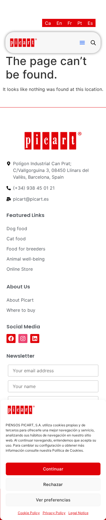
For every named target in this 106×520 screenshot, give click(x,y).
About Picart (20, 300)
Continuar (53, 469)
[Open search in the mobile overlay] (93, 42)
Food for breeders (26, 249)
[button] (82, 42)
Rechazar (53, 484)
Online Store (20, 269)
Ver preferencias (53, 500)
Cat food (16, 238)
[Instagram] (22, 338)
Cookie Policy (29, 513)
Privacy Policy (54, 513)
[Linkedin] (34, 338)
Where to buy (21, 310)
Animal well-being (26, 259)
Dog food (17, 228)
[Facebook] (11, 338)
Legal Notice (78, 513)
